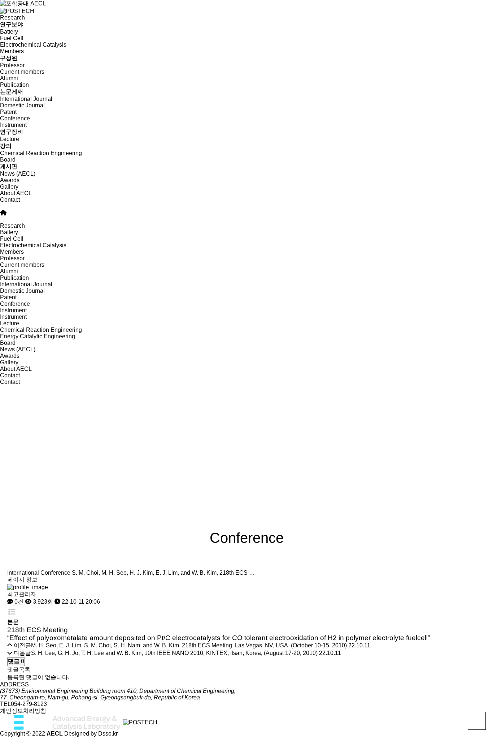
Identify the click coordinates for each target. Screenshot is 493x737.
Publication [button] (14, 278)
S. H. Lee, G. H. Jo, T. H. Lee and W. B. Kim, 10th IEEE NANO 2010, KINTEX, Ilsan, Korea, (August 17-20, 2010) (174, 653)
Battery (9, 32)
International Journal (26, 99)
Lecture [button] (9, 323)
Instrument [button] (13, 310)
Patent (8, 112)
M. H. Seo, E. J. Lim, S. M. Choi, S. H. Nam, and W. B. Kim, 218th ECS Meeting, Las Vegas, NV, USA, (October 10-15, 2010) (189, 645)
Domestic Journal (22, 105)
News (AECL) (17, 174)
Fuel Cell (11, 38)
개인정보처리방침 (23, 711)
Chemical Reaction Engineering (41, 153)
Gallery (9, 187)
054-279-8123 (29, 704)
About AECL (16, 193)
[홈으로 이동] (3, 213)
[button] (246, 206)
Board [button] (8, 343)
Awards (9, 180)
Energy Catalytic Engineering (37, 336)
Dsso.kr (108, 733)
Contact (10, 200)
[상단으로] (477, 721)
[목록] (11, 612)
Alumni (9, 78)
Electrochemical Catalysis (33, 45)
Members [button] (12, 252)
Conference (15, 118)
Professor (12, 65)
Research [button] (12, 226)
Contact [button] (10, 375)
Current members (22, 72)
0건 (18, 602)
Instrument (13, 317)
